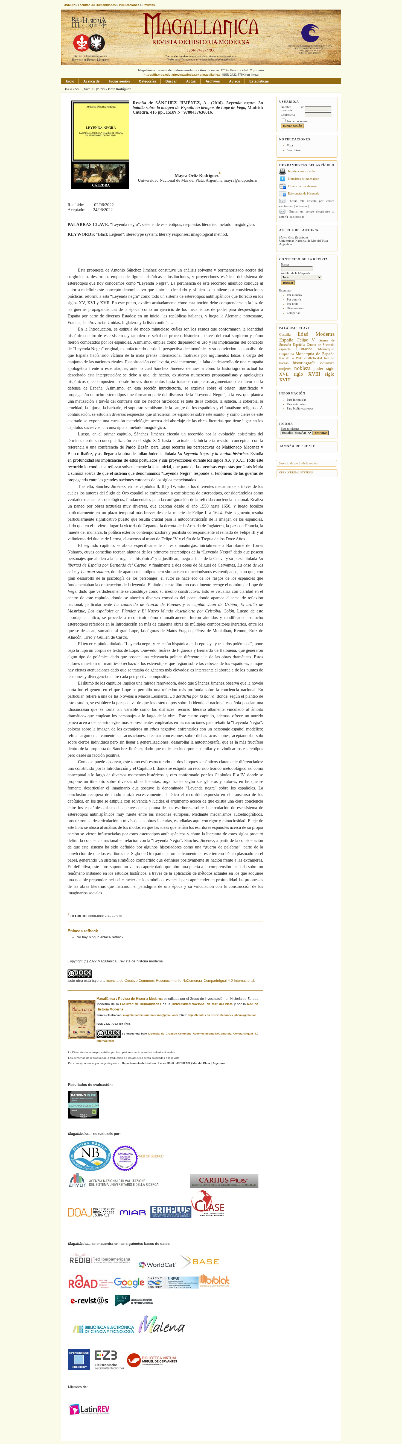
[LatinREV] (90, 1415)
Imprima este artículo (301, 171)
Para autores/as (296, 404)
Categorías (293, 312)
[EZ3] (109, 1369)
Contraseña (288, 114)
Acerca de (91, 81)
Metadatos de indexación (303, 178)
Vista (290, 145)
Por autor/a (294, 299)
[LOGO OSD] (79, 1369)
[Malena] (161, 1333)
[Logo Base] (177, 1269)
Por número (294, 294)
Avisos (234, 81)
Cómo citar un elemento (303, 186)
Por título (293, 303)
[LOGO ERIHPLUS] (170, 1217)
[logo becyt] (103, 1333)
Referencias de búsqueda (303, 193)
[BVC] (152, 1369)
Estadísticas (259, 81)
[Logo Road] (90, 1287)
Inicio (70, 81)
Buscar (171, 81)
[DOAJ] (92, 1217)
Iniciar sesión (119, 81)
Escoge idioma (290, 428)
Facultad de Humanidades (140, 1004)
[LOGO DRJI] (133, 1217)
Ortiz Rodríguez (119, 89)
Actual (191, 81)
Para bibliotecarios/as (300, 408)
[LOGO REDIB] (101, 1269)
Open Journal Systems (296, 472)
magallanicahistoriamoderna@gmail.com (150, 1014)
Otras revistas (295, 308)
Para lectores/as (296, 399)
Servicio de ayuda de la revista (298, 463)
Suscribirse (294, 150)
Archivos (213, 81)
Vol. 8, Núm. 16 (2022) (90, 89)
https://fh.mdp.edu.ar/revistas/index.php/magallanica (182, 74)
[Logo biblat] (188, 1287)
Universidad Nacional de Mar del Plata (202, 1004)
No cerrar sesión (297, 121)
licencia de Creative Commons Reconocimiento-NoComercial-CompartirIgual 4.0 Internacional (180, 981)
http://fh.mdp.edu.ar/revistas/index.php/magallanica (222, 1014)
